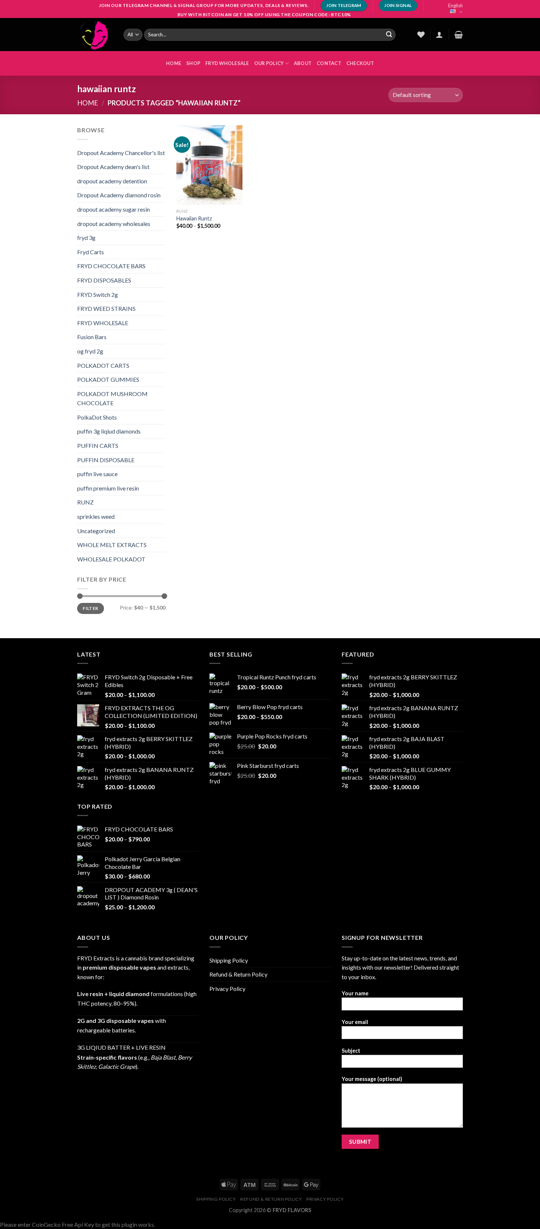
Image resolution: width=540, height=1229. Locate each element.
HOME (173, 63)
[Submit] (389, 34)
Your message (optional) (372, 1079)
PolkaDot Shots (97, 417)
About (303, 63)
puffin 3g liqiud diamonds (109, 431)
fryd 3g (86, 237)
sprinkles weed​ (96, 516)
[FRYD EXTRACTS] (94, 34)
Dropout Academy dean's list (113, 166)
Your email (355, 1022)
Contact (329, 63)
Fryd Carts (90, 251)
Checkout (360, 63)
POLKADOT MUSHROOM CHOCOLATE (112, 398)
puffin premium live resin (108, 488)
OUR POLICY (269, 63)
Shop (193, 63)
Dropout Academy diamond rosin (119, 194)
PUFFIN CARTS (97, 445)
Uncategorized (96, 530)
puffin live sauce (97, 473)
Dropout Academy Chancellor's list (121, 152)
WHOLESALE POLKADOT (111, 559)
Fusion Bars (92, 336)
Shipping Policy (228, 960)
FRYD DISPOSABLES (104, 280)
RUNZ (85, 502)
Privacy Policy (227, 988)
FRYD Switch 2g (97, 294)
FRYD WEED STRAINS (106, 308)
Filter (90, 608)
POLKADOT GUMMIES (108, 379)
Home (87, 103)
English (455, 5)
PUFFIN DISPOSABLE (105, 459)
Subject (351, 1050)
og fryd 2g (90, 351)
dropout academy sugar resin (113, 209)
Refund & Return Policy (238, 974)
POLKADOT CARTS (103, 365)
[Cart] (458, 34)
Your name (355, 993)
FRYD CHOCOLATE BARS (111, 265)
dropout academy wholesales (113, 223)
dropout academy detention (112, 180)
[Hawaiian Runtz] (209, 165)
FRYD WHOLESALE (227, 63)
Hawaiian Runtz (194, 218)
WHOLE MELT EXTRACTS (112, 544)
